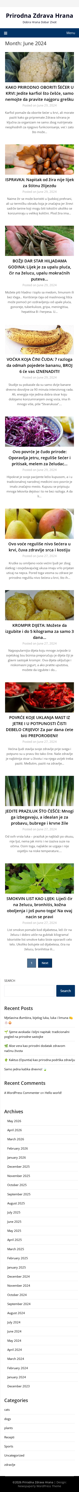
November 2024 (18, 1285)
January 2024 (16, 1377)
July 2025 (13, 1212)
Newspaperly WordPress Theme (39, 1486)
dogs (7, 1419)
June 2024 (14, 1331)
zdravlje (9, 1465)
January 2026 (16, 1157)
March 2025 (15, 1249)
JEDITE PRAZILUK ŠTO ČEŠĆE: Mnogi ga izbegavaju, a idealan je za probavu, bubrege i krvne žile (39, 817)
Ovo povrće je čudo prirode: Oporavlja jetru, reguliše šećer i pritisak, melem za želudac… (40, 457)
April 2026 (14, 1130)
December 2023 (18, 1386)
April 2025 (14, 1240)
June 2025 (14, 1222)
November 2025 (18, 1176)
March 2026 (15, 1139)
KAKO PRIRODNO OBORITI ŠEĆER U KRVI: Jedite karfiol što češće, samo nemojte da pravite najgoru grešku (39, 93)
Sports (8, 1446)
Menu (70, 33)
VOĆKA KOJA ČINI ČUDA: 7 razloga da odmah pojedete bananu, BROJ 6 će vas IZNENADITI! (39, 365)
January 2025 (16, 1267)
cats (7, 1409)
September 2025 (19, 1194)
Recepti (9, 1437)
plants (8, 1428)
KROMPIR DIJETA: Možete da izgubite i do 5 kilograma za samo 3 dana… (39, 631)
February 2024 (17, 1368)
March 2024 (15, 1359)
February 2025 (17, 1258)
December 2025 (18, 1166)
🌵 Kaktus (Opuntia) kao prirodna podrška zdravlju (39, 1060)
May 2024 (14, 1341)
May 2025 (14, 1231)
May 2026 (14, 1121)
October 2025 (17, 1185)
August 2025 (16, 1203)
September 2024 (19, 1304)
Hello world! (53, 1093)
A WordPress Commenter (22, 1093)
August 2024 (16, 1313)
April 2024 (14, 1350)
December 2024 (18, 1276)
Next (45, 963)
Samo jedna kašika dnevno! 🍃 (25, 1069)
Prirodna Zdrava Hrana (39, 15)
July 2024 (13, 1322)
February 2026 (17, 1148)
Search (9, 981)
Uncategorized (14, 1455)
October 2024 (17, 1295)
